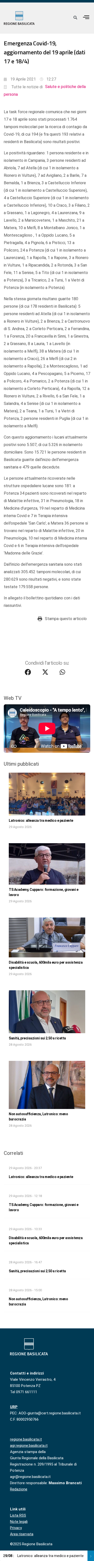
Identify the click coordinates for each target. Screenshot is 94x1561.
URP (14, 1407)
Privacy (16, 1528)
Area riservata (21, 1534)
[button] (86, 17)
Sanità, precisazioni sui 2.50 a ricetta (37, 1038)
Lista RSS (18, 1515)
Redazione (18, 1489)
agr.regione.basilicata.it (29, 1445)
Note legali (19, 1521)
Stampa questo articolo (66, 618)
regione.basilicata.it (26, 1439)
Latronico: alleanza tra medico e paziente (41, 821)
